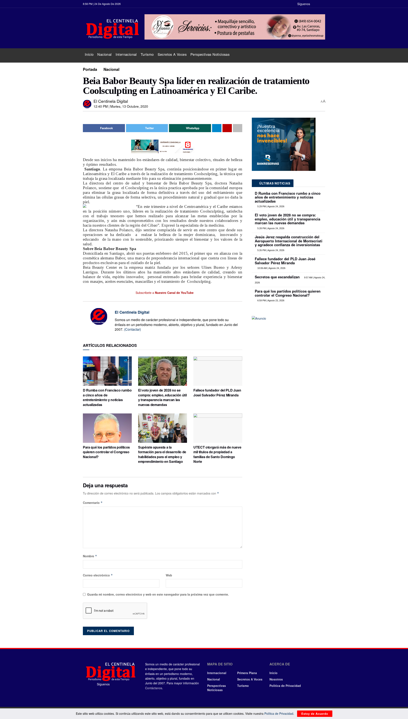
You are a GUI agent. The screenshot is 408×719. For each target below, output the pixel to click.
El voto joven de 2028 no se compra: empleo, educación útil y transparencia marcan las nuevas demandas (162, 397)
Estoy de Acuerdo (314, 714)
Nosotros (276, 679)
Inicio (89, 54)
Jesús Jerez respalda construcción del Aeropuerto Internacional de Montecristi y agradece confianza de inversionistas (288, 240)
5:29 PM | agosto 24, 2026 (270, 206)
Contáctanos (153, 688)
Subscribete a (164, 292)
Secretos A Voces (172, 54)
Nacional (104, 54)
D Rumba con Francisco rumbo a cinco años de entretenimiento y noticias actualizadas (107, 397)
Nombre (90, 556)
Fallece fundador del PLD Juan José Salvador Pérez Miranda (217, 392)
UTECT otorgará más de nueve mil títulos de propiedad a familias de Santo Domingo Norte (217, 454)
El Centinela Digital (111, 101)
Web (169, 575)
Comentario (93, 502)
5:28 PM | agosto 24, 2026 (270, 228)
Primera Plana (247, 673)
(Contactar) (132, 329)
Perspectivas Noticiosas (210, 54)
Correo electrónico (98, 575)
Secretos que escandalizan (277, 276)
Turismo (147, 54)
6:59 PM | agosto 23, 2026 (270, 300)
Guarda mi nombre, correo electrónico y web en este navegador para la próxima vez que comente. (158, 594)
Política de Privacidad (285, 685)
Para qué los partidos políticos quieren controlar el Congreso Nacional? (106, 452)
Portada (90, 69)
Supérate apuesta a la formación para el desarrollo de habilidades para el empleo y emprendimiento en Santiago (162, 454)
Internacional (126, 54)
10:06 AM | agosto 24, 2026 (271, 268)
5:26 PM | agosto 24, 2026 (270, 250)
